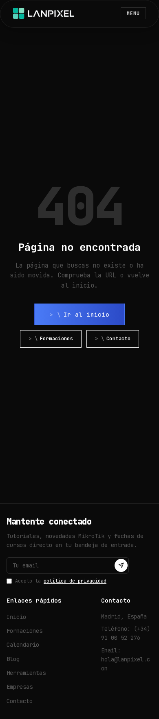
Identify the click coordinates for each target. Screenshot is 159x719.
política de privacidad (75, 581)
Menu (133, 13)
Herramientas (26, 673)
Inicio (16, 617)
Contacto (118, 338)
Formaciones (56, 338)
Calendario (23, 644)
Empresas (20, 686)
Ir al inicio (87, 314)
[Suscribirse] (121, 565)
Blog (13, 659)
